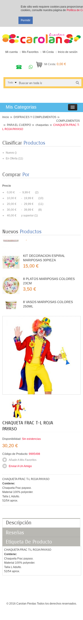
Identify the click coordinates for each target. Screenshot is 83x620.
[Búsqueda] (77, 82)
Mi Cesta (48, 52)
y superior (20, 215)
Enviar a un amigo (20, 466)
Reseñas (15, 533)
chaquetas (42, 125)
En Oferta (12, 158)
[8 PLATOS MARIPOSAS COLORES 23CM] (11, 280)
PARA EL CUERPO (19, 125)
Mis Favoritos (30, 52)
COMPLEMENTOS (68, 120)
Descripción (18, 523)
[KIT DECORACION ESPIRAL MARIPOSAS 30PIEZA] (11, 257)
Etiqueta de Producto (29, 542)
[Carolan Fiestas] (41, 36)
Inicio (5, 117)
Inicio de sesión (67, 52)
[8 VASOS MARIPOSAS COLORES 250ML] (11, 303)
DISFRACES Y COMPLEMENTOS (35, 117)
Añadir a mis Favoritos (22, 460)
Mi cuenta (12, 52)
